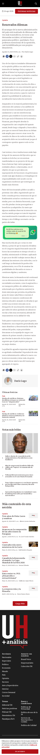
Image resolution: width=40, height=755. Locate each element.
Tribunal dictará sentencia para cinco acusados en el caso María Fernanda (19, 476)
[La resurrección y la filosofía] (33, 588)
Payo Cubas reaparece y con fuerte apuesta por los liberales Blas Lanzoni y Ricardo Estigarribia (21, 484)
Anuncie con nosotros (26, 655)
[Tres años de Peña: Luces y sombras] (33, 515)
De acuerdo (20, 751)
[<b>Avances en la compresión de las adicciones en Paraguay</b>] (33, 528)
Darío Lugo (20, 381)
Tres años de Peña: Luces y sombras (13, 517)
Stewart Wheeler (24, 565)
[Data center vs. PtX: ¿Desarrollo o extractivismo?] (33, 573)
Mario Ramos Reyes (23, 594)
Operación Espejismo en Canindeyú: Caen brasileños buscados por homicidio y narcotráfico (20, 493)
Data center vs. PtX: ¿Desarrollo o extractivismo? (11, 575)
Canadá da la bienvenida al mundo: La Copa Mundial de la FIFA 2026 (13, 560)
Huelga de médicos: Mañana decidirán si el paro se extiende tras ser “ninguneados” (13, 400)
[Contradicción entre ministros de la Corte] (33, 544)
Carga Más (20, 604)
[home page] (20, 3)
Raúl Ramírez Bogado (25, 550)
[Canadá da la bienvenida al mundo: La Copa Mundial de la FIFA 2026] (33, 557)
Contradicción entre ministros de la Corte (12, 546)
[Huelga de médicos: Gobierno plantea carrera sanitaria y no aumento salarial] (33, 413)
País (3, 396)
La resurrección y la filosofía (11, 590)
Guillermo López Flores (26, 581)
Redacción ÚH (22, 405)
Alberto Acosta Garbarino (27, 521)
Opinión (5, 20)
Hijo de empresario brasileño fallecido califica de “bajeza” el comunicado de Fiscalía (19, 467)
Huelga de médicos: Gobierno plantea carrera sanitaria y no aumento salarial (13, 415)
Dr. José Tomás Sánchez (26, 536)
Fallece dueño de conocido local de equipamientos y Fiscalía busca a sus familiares (18, 457)
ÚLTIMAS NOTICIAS (26, 11)
